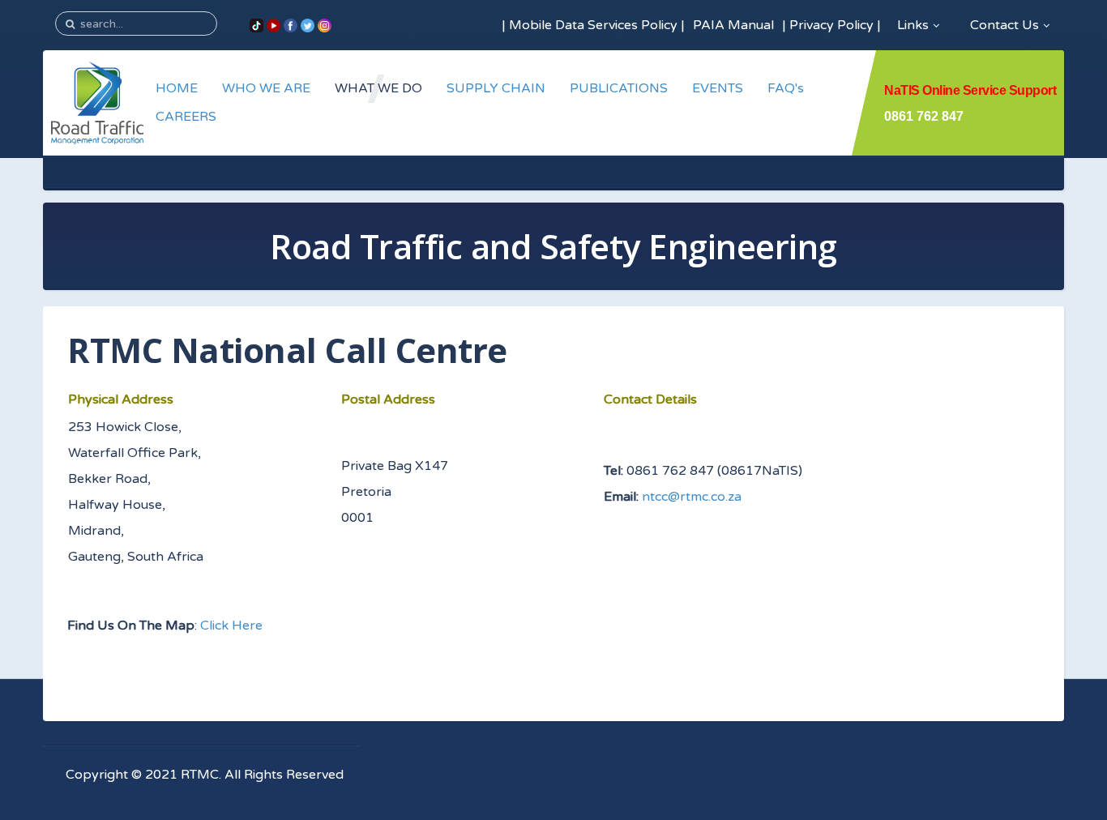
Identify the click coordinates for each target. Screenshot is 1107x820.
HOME (177, 88)
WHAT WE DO (378, 88)
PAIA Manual (733, 25)
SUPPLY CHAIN (496, 88)
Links (913, 25)
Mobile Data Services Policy (593, 25)
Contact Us (1004, 25)
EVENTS (717, 88)
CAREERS (186, 117)
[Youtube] (273, 25)
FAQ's (785, 88)
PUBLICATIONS (619, 88)
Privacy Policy (831, 25)
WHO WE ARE (266, 88)
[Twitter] (307, 25)
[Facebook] (290, 25)
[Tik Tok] (256, 25)
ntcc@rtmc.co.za (692, 497)
